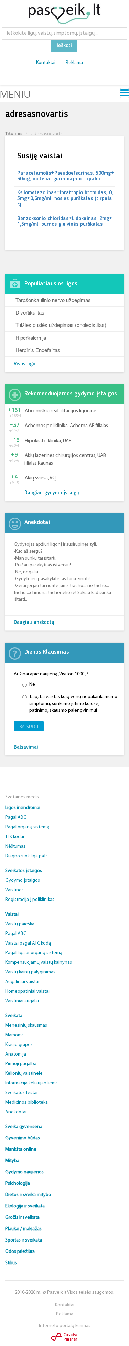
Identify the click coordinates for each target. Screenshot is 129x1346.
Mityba (12, 1160)
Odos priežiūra (20, 1251)
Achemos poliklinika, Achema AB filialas (66, 426)
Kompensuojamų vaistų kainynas (38, 962)
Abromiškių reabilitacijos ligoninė (60, 411)
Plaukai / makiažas (23, 1229)
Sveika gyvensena (23, 1126)
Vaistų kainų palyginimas (30, 972)
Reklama (74, 62)
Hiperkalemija (30, 337)
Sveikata (13, 1015)
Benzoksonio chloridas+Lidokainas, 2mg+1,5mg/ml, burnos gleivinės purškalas (64, 222)
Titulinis (13, 133)
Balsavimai (26, 747)
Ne (32, 684)
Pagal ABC (15, 817)
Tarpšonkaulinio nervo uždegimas (53, 300)
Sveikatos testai (21, 1092)
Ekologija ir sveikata (25, 1206)
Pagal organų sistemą (27, 827)
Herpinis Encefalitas (37, 349)
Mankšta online (20, 1149)
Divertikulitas (29, 312)
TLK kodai (14, 836)
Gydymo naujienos (24, 1172)
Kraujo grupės (19, 1044)
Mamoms (14, 1035)
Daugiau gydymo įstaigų (51, 493)
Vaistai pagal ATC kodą (28, 943)
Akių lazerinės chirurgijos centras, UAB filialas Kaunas (65, 459)
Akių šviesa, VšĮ (40, 478)
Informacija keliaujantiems (31, 1083)
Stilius (11, 1263)
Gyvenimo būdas (22, 1138)
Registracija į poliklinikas (29, 899)
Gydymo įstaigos (22, 880)
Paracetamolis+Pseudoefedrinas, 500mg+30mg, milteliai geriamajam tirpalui (65, 176)
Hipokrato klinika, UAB (48, 441)
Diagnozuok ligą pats (26, 856)
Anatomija (15, 1054)
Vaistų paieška (19, 924)
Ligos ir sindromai (22, 807)
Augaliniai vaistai (22, 981)
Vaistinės (14, 890)
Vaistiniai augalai (22, 1001)
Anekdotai (15, 1112)
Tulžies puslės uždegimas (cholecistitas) (60, 324)
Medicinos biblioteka (26, 1102)
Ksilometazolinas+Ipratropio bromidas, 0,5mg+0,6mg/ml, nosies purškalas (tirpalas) (65, 199)
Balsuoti (28, 726)
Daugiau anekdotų (34, 622)
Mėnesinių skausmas (26, 1025)
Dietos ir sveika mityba (28, 1195)
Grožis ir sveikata (22, 1217)
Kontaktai (45, 62)
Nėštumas (15, 846)
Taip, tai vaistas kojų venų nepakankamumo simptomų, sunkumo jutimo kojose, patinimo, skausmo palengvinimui (73, 703)
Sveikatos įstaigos (23, 870)
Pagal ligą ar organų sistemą (33, 953)
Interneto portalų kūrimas (64, 1325)
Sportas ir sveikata (23, 1240)
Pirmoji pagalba (20, 1064)
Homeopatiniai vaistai (27, 991)
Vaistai (12, 914)
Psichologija (17, 1183)
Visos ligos (26, 364)
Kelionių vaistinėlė (24, 1073)
